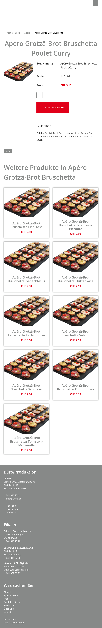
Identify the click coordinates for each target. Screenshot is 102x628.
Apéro (27, 32)
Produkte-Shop (13, 32)
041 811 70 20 (12, 541)
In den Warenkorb (54, 107)
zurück (8, 151)
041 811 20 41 (12, 495)
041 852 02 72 (12, 573)
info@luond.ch (13, 498)
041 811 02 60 (12, 557)
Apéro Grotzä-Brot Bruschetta (49, 32)
